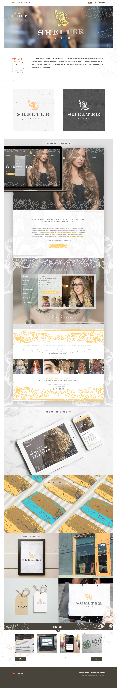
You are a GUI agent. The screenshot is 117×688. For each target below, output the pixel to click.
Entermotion (21, 3)
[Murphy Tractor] (24, 643)
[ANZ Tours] (92, 643)
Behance (87, 672)
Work (90, 3)
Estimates (101, 3)
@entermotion (94, 672)
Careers (102, 672)
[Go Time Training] (70, 643)
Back (20, 659)
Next (96, 659)
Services (81, 672)
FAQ (95, 3)
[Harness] (47, 643)
